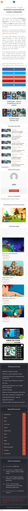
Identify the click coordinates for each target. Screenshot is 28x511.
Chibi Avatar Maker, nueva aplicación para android (13, 402)
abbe (14, 15)
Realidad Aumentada (11, 7)
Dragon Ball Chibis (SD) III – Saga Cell (11, 397)
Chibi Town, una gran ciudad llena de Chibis (12, 374)
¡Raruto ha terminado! (7, 389)
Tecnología (19, 7)
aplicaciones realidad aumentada (10, 63)
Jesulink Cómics (15, 154)
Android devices (6, 257)
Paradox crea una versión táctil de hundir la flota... (18, 144)
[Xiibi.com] (14, 1)
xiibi (7, 477)
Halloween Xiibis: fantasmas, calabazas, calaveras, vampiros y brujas (15, 471)
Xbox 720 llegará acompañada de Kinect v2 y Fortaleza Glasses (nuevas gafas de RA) (15, 478)
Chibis (13, 141)
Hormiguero (20, 63)
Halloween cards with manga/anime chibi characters (13, 392)
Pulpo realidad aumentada (11, 33)
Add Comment (19, 15)
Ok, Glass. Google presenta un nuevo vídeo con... (18, 151)
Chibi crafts (4, 383)
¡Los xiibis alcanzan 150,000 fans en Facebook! (12, 380)
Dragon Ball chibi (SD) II (8, 399)
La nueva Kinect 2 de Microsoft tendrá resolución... (17, 138)
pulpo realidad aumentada (8, 65)
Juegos (13, 135)
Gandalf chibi (16, 466)
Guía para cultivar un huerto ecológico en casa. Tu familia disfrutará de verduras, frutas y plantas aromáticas (13, 500)
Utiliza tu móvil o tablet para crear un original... (17, 132)
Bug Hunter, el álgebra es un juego (10, 371)
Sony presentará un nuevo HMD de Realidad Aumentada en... (12, 166)
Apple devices (6, 258)
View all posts (14, 190)
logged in (9, 199)
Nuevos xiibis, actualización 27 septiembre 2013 (13, 394)
